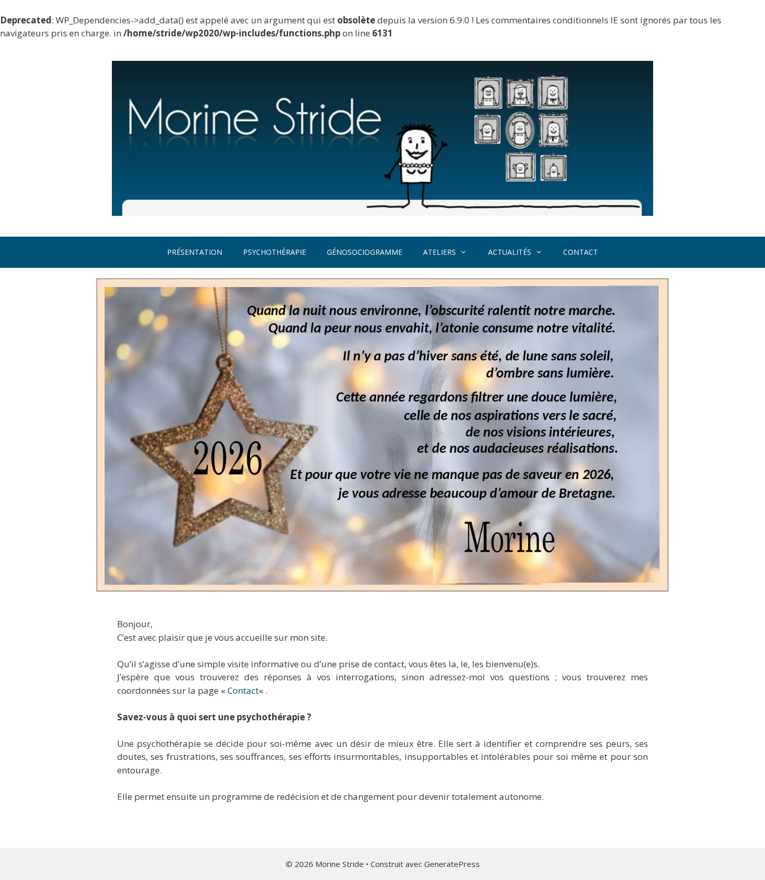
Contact (580, 252)
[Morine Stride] (382, 137)
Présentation (194, 252)
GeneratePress (452, 864)
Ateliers (439, 252)
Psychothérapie (274, 252)
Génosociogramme (364, 252)
